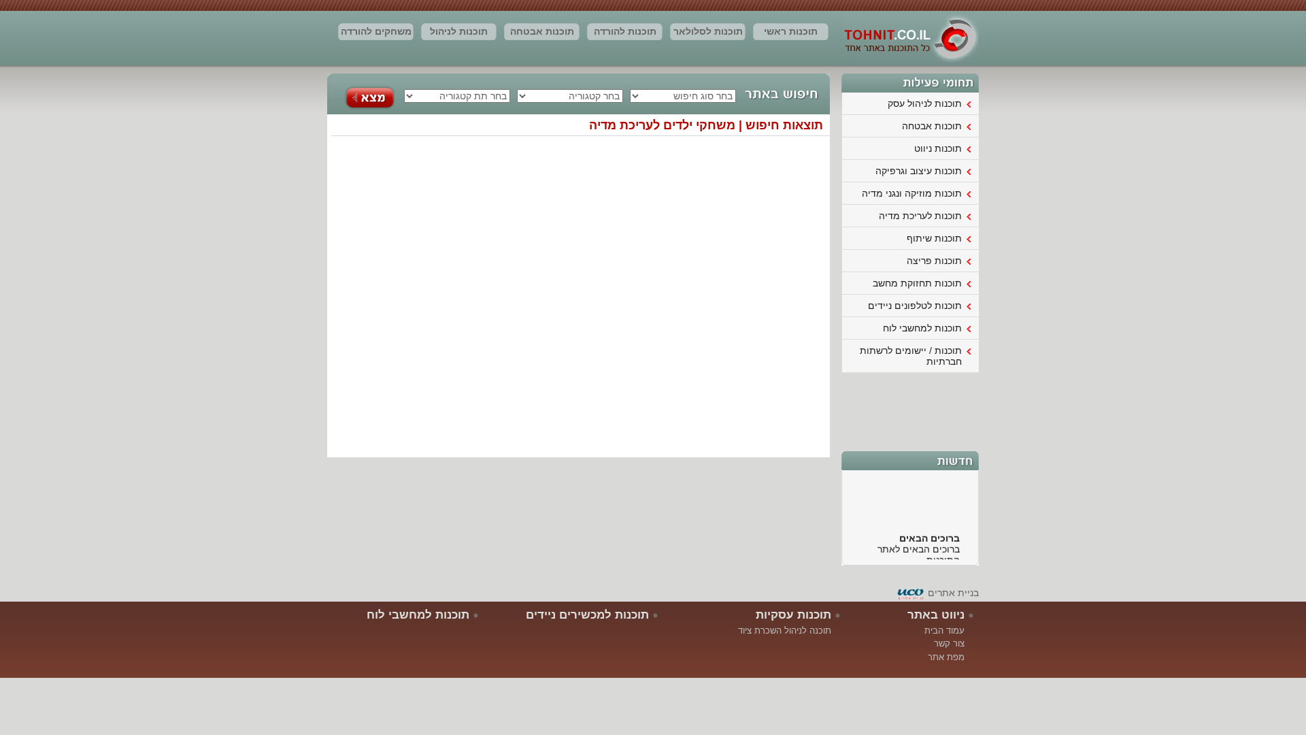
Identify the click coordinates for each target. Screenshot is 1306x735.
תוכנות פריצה (934, 260)
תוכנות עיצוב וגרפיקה (918, 170)
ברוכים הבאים (929, 534)
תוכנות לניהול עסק (459, 33)
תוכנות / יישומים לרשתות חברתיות (911, 356)
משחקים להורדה (376, 31)
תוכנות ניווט (938, 148)
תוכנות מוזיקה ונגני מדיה (912, 193)
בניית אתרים (953, 592)
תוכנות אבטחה (542, 31)
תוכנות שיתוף (934, 238)
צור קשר (949, 643)
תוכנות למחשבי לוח (922, 328)
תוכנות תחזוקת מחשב (917, 283)
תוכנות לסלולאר (708, 31)
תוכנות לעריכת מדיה (920, 215)
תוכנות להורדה (625, 31)
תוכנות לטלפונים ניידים (915, 305)
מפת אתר (946, 657)
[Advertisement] (911, 410)
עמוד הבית (944, 630)
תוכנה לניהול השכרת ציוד (784, 630)
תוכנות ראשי (791, 31)
